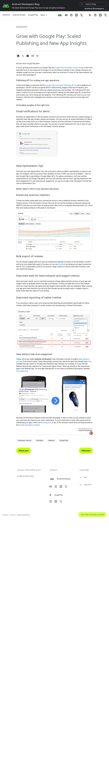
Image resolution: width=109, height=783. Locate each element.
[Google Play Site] (91, 14)
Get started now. (22, 371)
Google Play (33, 15)
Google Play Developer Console (67, 68)
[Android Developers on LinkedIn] (72, 14)
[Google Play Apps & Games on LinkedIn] (96, 14)
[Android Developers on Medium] (77, 14)
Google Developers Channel (29, 425)
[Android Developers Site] (61, 15)
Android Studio (19, 15)
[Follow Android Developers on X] (81, 14)
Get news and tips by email (92, 514)
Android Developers (96, 8)
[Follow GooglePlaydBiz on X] (105, 14)
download (61, 264)
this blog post (46, 423)
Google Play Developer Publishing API (60, 85)
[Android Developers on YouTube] (67, 14)
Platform (6, 15)
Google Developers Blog (25, 476)
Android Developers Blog (25, 4)
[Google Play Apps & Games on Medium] (101, 14)
